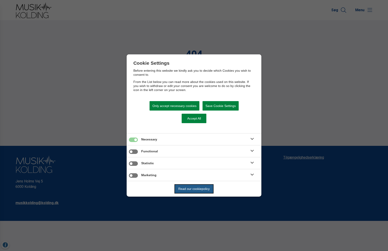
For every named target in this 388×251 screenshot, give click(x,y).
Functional (149, 151)
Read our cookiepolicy (194, 189)
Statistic (147, 163)
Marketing (149, 175)
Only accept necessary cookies (174, 106)
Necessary (149, 139)
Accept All (194, 118)
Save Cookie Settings (220, 106)
